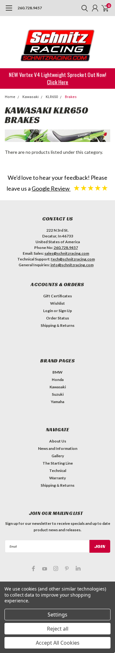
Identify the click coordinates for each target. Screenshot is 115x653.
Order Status (57, 318)
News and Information (57, 448)
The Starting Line (57, 463)
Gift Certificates (57, 295)
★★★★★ (90, 187)
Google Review (51, 188)
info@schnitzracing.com (72, 264)
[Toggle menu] (9, 11)
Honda (58, 379)
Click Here (57, 82)
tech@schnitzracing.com (73, 259)
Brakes (71, 97)
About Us (57, 441)
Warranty (57, 477)
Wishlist (57, 303)
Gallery (57, 455)
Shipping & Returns (57, 325)
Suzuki (58, 394)
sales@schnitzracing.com (66, 253)
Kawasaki (30, 97)
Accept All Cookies (58, 642)
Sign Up (65, 310)
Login (48, 310)
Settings (57, 614)
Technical (57, 470)
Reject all (57, 628)
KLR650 (52, 97)
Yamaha (57, 401)
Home (10, 97)
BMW (57, 372)
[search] (83, 8)
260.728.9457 (30, 7)
